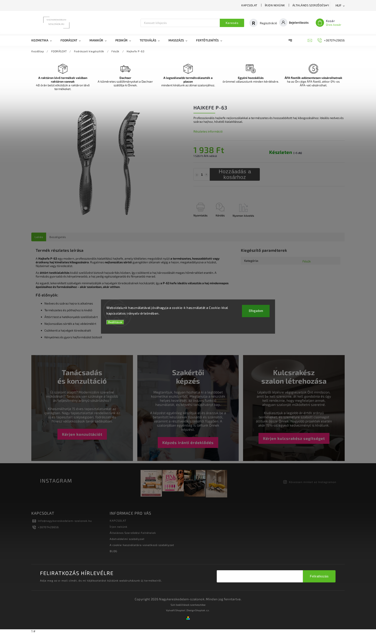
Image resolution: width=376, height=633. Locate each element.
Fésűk (306, 261)
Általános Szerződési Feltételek (317, 5)
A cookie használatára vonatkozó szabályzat (142, 545)
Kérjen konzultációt (82, 434)
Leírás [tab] (39, 237)
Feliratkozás (319, 576)
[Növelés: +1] (206, 175)
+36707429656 (48, 527)
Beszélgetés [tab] (57, 237)
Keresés (232, 23)
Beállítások (115, 322)
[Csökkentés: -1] (197, 175)
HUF (339, 5)
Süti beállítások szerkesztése (188, 604)
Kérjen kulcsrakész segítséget (294, 438)
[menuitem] (43, 40)
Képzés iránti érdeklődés (188, 442)
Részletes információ (208, 131)
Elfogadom (256, 311)
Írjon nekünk (275, 5)
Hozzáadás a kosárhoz (235, 174)
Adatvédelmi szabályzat (127, 539)
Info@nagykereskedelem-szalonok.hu (65, 520)
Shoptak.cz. (202, 610)
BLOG (113, 551)
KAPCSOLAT (249, 5)
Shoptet (180, 610)
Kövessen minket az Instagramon (312, 482)
